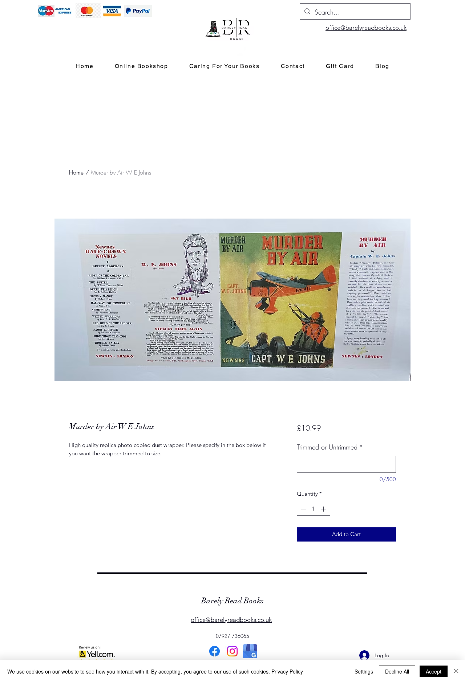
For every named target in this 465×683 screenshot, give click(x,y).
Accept (433, 671)
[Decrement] (303, 509)
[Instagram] (232, 651)
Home (76, 172)
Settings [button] (364, 671)
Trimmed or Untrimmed (330, 447)
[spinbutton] (313, 509)
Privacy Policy (287, 671)
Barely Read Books (232, 601)
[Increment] (324, 509)
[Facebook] (214, 651)
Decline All (397, 671)
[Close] (456, 671)
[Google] (250, 651)
